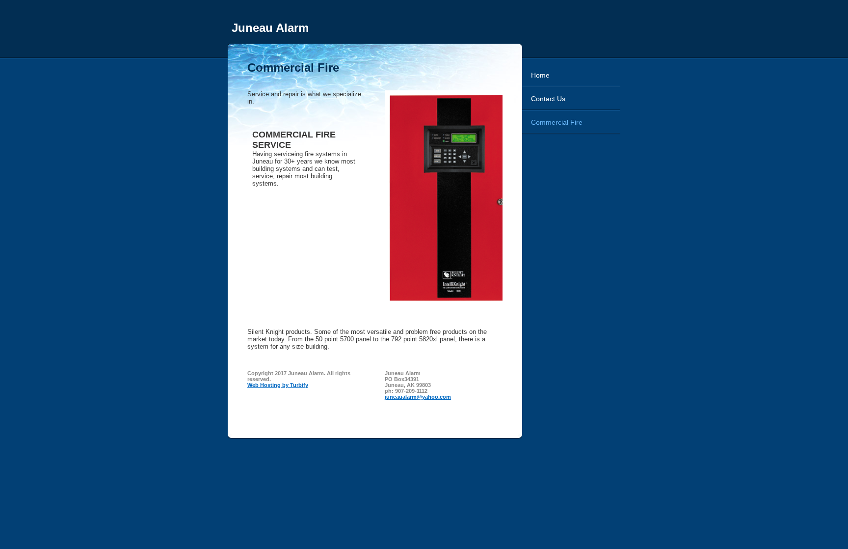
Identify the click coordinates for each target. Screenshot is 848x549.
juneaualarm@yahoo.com (418, 397)
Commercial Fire (557, 122)
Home (540, 75)
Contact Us (548, 99)
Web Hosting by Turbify (277, 385)
